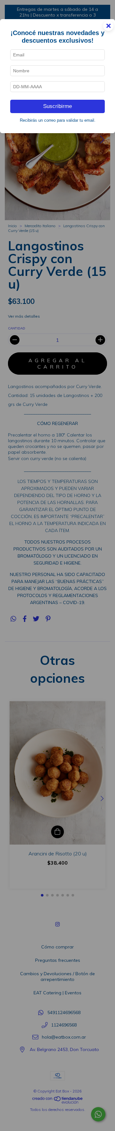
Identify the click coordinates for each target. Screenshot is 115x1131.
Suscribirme (57, 106)
